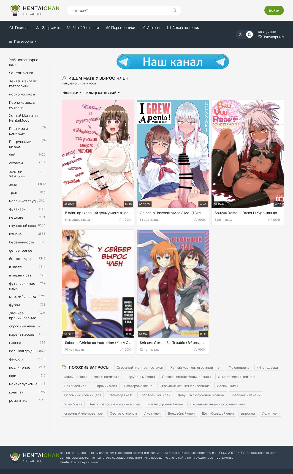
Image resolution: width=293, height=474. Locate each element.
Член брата (73, 404)
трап (13, 192)
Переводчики (123, 27)
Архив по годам (186, 27)
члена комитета (106, 376)
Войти (274, 10)
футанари (17, 209)
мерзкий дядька (22, 296)
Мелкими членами (246, 395)
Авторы (153, 27)
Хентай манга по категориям (23, 83)
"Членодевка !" (121, 395)
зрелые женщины (17, 173)
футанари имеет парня (23, 286)
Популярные (273, 36)
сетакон (16, 163)
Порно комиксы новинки (22, 105)
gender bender (21, 250)
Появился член (76, 386)
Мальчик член (75, 376)
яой (12, 154)
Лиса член (152, 413)
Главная (22, 27)
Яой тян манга (21, 72)
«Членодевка (267, 367)
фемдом (16, 359)
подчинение (19, 367)
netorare (16, 217)
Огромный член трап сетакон (140, 367)
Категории (23, 41)
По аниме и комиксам (18, 131)
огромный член (22, 326)
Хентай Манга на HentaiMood (23, 118)
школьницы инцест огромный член (217, 404)
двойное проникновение (22, 315)
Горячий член (106, 386)
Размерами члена (138, 386)
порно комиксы (22, 94)
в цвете (15, 267)
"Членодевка (239, 367)
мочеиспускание (23, 384)
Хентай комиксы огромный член (196, 367)
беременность (21, 242)
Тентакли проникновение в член (115, 404)
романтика (18, 400)
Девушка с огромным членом (201, 395)
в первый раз (20, 275)
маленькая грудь (23, 200)
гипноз (15, 342)
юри (12, 375)
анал (13, 184)
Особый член (227, 386)
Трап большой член (155, 395)
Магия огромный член (165, 404)
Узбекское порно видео (23, 62)
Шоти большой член (218, 413)
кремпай (16, 392)
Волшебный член (181, 413)
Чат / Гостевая (86, 27)
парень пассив (21, 334)
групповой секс (22, 225)
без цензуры (20, 258)
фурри (14, 304)
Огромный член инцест (82, 395)
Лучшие (269, 32)
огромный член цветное (83, 413)
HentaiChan (68, 462)
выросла (248, 413)
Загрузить (51, 27)
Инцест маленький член (237, 376)
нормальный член (141, 376)
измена (15, 233)
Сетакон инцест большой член (186, 376)
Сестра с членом (123, 413)
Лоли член (270, 413)
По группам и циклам (20, 144)
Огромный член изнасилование (185, 386)
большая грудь (21, 351)
